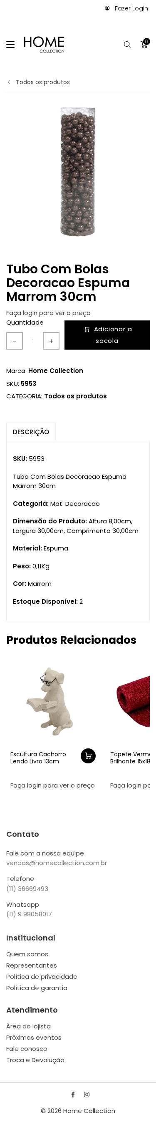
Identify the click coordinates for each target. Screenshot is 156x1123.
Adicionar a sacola (113, 335)
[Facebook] (73, 1094)
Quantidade (25, 322)
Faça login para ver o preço (48, 312)
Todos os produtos (42, 82)
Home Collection (55, 370)
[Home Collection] (44, 44)
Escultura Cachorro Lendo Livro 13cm (38, 757)
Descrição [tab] (31, 432)
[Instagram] (86, 1094)
